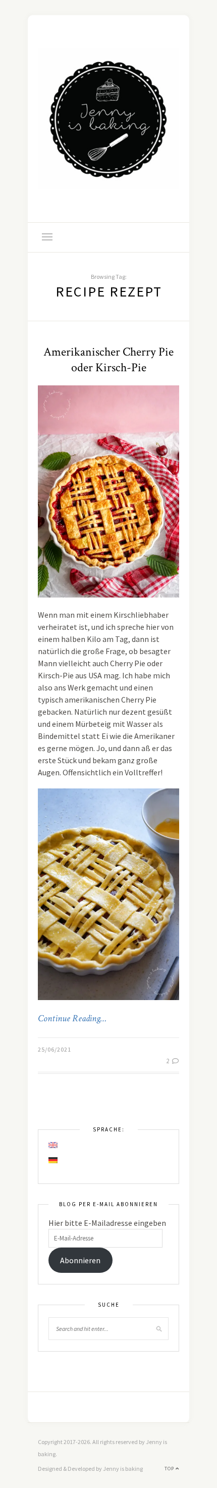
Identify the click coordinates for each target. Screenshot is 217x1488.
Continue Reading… (72, 1019)
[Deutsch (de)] (53, 1160)
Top (170, 1468)
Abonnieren (80, 1260)
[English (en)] (53, 1145)
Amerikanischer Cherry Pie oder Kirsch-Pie (108, 359)
